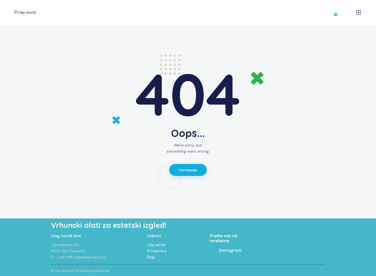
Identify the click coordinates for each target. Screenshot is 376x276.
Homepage (188, 170)
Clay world (156, 244)
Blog (151, 257)
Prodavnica (156, 251)
